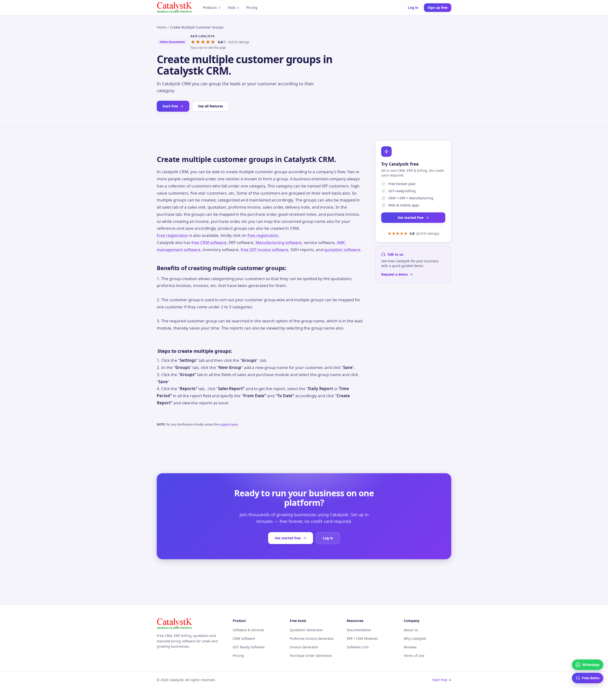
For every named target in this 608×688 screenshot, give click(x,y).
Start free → (441, 680)
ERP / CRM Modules (362, 638)
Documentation (359, 630)
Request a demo (394, 274)
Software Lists (358, 647)
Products (210, 7)
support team (229, 424)
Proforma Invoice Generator (312, 638)
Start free (170, 106)
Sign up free (437, 7)
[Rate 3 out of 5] (202, 42)
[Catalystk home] (174, 7)
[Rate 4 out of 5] (207, 42)
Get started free (410, 217)
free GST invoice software (264, 249)
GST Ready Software (249, 647)
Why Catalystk (415, 638)
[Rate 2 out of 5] (197, 42)
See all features (210, 106)
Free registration (172, 235)
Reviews (410, 647)
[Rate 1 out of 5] (192, 42)
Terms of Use (414, 655)
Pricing (251, 7)
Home (161, 27)
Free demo (590, 678)
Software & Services (248, 630)
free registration (262, 235)
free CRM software (209, 242)
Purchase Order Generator (311, 655)
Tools (232, 7)
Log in (413, 7)
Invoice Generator (304, 647)
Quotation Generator (306, 630)
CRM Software (244, 638)
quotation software (342, 249)
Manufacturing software (279, 242)
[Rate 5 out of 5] (212, 42)
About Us (411, 630)
